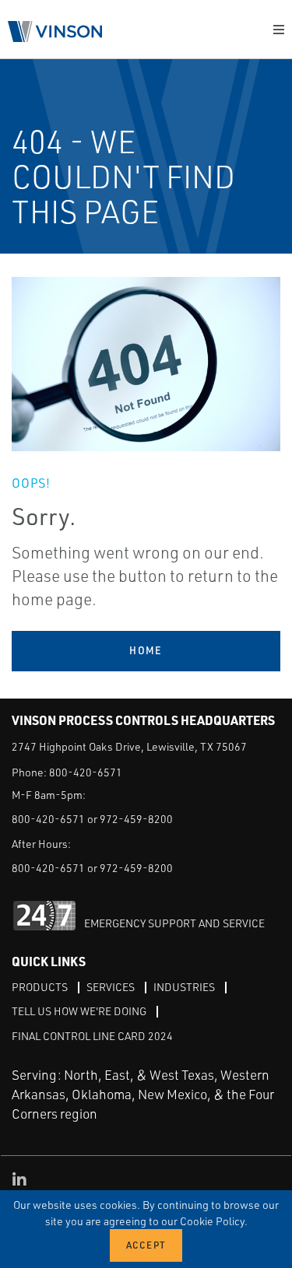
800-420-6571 (85, 772)
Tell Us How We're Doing (79, 1011)
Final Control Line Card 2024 (92, 1035)
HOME (145, 650)
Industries (184, 986)
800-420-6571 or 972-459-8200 (92, 818)
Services (110, 986)
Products (40, 986)
